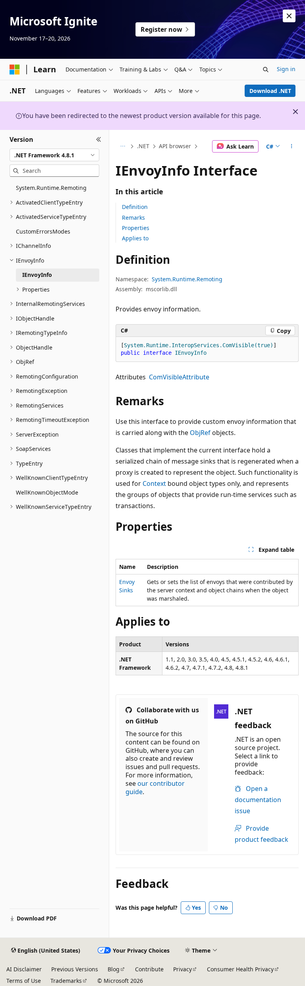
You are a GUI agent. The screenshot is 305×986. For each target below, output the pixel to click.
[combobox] (54, 155)
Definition (135, 207)
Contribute (149, 969)
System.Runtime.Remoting (187, 279)
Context (154, 483)
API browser (175, 146)
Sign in (286, 69)
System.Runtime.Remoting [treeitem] (51, 187)
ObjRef (200, 432)
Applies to (135, 238)
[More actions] (292, 146)
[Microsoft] (15, 69)
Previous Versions (74, 969)
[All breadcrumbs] (122, 146)
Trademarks (66, 980)
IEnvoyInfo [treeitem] (37, 274)
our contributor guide (155, 787)
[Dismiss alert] (289, 16)
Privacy (182, 969)
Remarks (133, 217)
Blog (114, 969)
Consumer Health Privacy (240, 969)
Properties (135, 228)
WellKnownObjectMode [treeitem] (47, 492)
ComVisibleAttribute (179, 377)
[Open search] (266, 69)
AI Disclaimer (24, 969)
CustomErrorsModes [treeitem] (43, 231)
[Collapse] (99, 139)
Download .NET (270, 91)
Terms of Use (23, 980)
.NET (143, 146)
